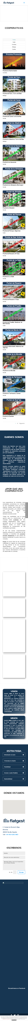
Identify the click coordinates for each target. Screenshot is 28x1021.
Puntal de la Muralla (9, 370)
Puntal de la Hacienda (9, 162)
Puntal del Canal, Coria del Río (12, 116)
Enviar (21, 872)
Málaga (14, 47)
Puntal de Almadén (8, 208)
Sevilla (14, 49)
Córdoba (14, 44)
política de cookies (6, 1019)
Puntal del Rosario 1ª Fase (11, 299)
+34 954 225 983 (12, 834)
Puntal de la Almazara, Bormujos (13, 185)
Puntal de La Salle (8, 276)
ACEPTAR (14, 1020)
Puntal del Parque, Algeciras (11, 231)
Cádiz (14, 42)
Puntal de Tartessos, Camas (11, 393)
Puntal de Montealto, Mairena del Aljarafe (13, 347)
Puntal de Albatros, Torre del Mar (13, 139)
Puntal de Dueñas (8, 416)
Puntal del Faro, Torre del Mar (12, 93)
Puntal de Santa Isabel (10, 70)
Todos (14, 39)
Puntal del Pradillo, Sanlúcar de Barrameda (12, 322)
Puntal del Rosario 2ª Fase (11, 253)
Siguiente (22, 423)
